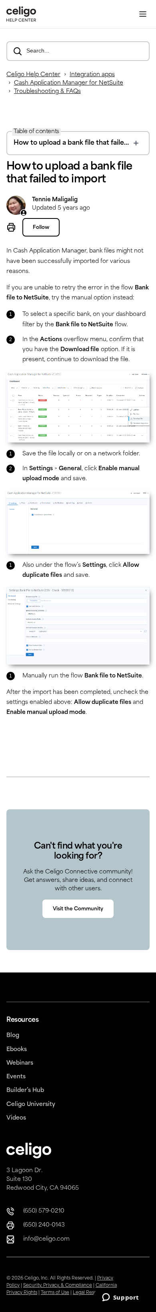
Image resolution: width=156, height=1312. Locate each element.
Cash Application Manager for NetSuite (68, 83)
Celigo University (30, 1105)
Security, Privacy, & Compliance (57, 1286)
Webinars (19, 1063)
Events (16, 1077)
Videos (16, 1118)
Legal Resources (91, 1293)
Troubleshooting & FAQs (47, 92)
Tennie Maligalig (55, 200)
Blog (12, 1036)
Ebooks (16, 1050)
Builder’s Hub (25, 1091)
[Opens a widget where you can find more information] (120, 1298)
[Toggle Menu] (142, 14)
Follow (41, 227)
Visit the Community (78, 909)
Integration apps (92, 75)
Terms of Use (55, 1293)
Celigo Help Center (33, 75)
